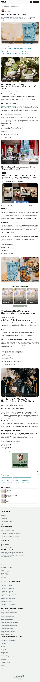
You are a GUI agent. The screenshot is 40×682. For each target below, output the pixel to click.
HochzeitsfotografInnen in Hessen (6, 621)
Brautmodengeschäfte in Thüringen (7, 605)
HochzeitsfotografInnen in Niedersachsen (8, 623)
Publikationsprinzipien (4, 576)
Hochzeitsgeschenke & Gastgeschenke (7, 656)
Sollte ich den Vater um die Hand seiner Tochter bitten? (10, 536)
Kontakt (2, 568)
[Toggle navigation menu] (31, 2)
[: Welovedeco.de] (20, 296)
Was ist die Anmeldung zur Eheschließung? (8, 529)
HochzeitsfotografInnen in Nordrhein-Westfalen (9, 625)
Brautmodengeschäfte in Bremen (6, 589)
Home (2, 524)
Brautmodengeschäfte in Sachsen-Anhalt (8, 602)
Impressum (3, 579)
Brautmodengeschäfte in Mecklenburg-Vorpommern (9, 594)
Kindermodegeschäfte (4, 663)
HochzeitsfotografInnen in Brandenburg (7, 616)
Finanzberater (3, 646)
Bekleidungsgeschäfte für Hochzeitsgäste (8, 640)
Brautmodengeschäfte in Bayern (6, 585)
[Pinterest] (20, 678)
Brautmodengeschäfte (4, 643)
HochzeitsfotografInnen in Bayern (6, 613)
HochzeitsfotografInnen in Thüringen (7, 634)
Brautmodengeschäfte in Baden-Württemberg (8, 583)
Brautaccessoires (4, 641)
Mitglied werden (36, 1)
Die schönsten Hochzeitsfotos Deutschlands (8, 610)
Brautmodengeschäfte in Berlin (6, 586)
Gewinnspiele (3, 519)
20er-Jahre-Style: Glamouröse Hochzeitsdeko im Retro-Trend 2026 (15, 53)
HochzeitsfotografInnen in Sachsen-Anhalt (8, 631)
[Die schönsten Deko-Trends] (3, 2)
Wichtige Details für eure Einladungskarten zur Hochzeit (10, 533)
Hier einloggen (22, 466)
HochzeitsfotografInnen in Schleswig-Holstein (8, 632)
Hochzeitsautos (3, 650)
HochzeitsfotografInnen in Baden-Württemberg (9, 612)
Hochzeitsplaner (3, 659)
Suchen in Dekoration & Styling (20, 306)
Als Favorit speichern (5, 471)
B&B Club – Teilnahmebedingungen (7, 547)
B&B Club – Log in (4, 542)
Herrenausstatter (4, 649)
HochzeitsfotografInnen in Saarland (7, 628)
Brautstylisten (3, 644)
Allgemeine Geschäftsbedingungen (7, 574)
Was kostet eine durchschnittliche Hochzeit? (8, 535)
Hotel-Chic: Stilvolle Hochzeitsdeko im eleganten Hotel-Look (14, 50)
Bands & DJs (3, 639)
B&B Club (2, 514)
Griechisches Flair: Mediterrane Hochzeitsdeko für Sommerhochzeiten (16, 51)
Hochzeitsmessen (4, 518)
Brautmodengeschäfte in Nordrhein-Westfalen (8, 597)
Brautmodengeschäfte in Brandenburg (7, 588)
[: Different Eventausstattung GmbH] (32, 296)
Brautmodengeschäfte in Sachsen (6, 601)
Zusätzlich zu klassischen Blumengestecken (9, 106)
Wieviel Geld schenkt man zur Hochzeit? (7, 537)
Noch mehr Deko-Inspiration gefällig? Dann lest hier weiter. (13, 451)
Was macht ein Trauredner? (5, 532)
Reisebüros (3, 665)
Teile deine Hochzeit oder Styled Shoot (7, 522)
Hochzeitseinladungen (4, 653)
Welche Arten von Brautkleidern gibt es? (7, 530)
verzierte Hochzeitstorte (32, 214)
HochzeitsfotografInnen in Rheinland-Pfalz (8, 626)
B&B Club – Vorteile (4, 545)
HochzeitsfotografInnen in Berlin (6, 615)
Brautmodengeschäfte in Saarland (6, 600)
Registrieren (20, 464)
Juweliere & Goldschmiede (5, 662)
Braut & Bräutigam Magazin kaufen (7, 521)
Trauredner (3, 668)
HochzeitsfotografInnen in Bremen (6, 618)
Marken (2, 516)
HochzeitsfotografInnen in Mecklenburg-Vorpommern (10, 622)
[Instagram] (22, 678)
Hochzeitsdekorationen (5, 652)
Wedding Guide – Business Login (6, 567)
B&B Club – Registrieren (5, 544)
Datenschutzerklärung (4, 573)
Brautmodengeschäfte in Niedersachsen (8, 595)
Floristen (2, 647)
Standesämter (3, 666)
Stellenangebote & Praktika (5, 571)
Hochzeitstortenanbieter (5, 661)
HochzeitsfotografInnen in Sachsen (7, 629)
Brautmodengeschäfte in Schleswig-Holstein (8, 604)
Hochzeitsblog (3, 515)
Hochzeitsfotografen (4, 655)
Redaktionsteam (3, 577)
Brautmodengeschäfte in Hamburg (7, 591)
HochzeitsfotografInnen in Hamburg (7, 619)
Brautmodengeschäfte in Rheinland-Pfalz (8, 598)
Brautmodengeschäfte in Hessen (6, 592)
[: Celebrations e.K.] (7, 296)
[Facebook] (18, 678)
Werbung (2, 570)
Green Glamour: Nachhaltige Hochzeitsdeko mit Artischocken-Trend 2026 (16, 48)
